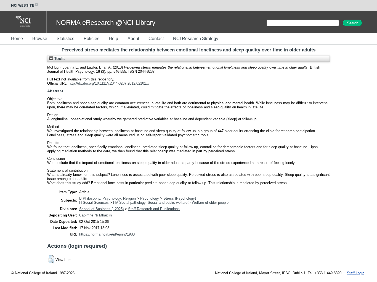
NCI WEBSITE (22, 5)
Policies (91, 38)
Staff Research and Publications (154, 209)
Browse (39, 38)
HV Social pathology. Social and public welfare (150, 202)
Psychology (149, 198)
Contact (156, 38)
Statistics (65, 38)
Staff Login (355, 273)
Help (113, 38)
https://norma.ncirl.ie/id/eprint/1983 (107, 234)
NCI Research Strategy (195, 38)
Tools (59, 58)
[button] (51, 259)
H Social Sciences (94, 202)
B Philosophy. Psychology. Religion (107, 198)
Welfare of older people (210, 202)
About (133, 38)
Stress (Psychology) (179, 198)
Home (17, 38)
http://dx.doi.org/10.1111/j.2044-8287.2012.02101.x (109, 83)
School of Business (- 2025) (101, 209)
